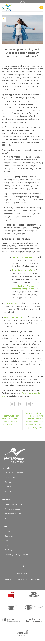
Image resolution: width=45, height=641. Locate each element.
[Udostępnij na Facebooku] (16, 404)
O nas (7, 531)
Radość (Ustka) (11, 303)
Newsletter (9, 486)
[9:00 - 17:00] (21, 1)
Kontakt (8, 541)
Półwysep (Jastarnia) (13, 317)
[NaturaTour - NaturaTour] (9, 7)
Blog (6, 545)
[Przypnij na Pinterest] (29, 404)
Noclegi (8, 491)
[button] (41, 7)
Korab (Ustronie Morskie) (23, 286)
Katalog (8, 482)
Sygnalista (9, 536)
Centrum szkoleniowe (13, 504)
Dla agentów (10, 477)
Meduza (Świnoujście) (22, 257)
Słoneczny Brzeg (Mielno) (23, 289)
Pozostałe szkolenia (13, 514)
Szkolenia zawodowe (13, 509)
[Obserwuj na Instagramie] (24, 567)
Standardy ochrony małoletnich (17, 554)
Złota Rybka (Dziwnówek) (23, 270)
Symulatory (9, 518)
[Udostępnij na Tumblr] (33, 404)
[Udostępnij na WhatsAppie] (12, 404)
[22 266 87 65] (24, 1)
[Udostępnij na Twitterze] (20, 404)
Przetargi (8, 550)
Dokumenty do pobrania (14, 473)
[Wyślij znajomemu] (25, 404)
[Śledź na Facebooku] (21, 567)
